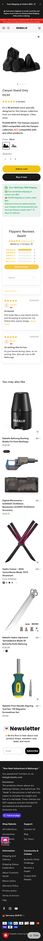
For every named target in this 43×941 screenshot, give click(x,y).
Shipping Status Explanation (10, 866)
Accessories (8, 834)
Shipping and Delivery (9, 858)
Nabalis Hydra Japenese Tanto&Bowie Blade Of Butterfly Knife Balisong (15, 640)
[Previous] (2, 4)
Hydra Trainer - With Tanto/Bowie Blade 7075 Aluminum (15, 572)
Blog (26, 834)
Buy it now (21, 177)
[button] (9, 101)
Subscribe (32, 750)
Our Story (29, 839)
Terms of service (10, 895)
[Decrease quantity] (5, 159)
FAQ (4, 900)
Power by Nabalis (24, 934)
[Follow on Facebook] (4, 908)
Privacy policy (9, 890)
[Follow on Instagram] (10, 908)
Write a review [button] (21, 267)
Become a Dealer (29, 869)
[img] (10, 300)
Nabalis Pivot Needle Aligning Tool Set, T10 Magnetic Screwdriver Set (17, 709)
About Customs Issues (10, 874)
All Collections (9, 829)
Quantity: (7, 153)
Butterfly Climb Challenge (31, 861)
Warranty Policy (10, 885)
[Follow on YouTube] (16, 908)
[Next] (40, 4)
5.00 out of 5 (27, 241)
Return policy (9, 880)
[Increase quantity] (15, 159)
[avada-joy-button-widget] (6, 935)
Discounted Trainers (8, 841)
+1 (16, 582)
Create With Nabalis (30, 878)
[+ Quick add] (37, 432)
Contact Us (29, 829)
